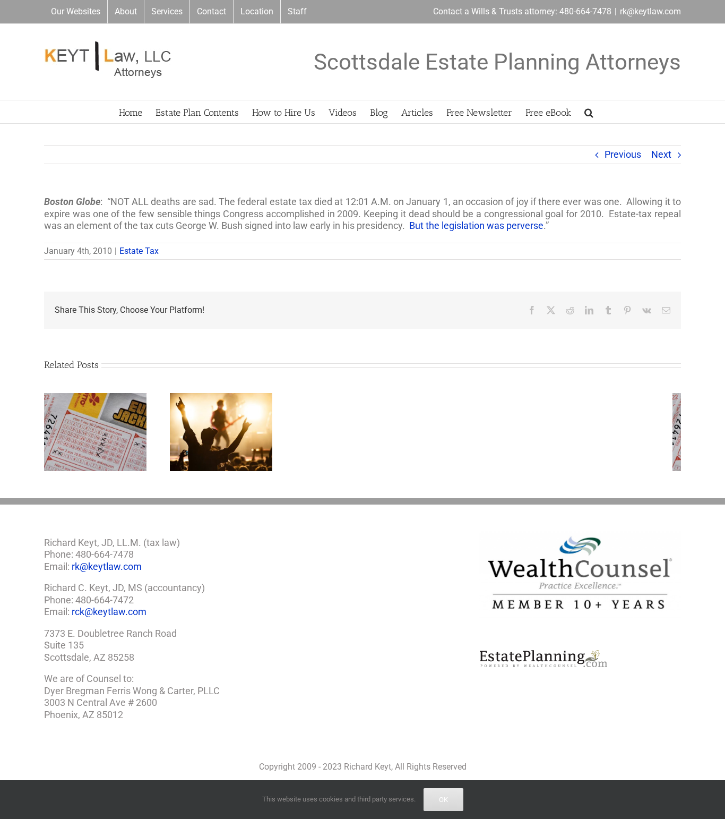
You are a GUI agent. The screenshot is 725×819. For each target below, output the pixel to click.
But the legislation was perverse (476, 225)
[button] (588, 111)
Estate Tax (139, 251)
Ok (443, 800)
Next (661, 154)
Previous (623, 154)
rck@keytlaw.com (109, 615)
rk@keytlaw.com (650, 11)
